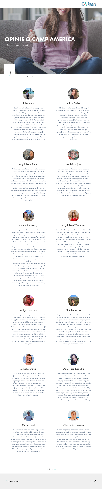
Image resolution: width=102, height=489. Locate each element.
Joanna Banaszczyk (28, 225)
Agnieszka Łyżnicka (73, 368)
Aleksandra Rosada (73, 425)
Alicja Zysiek (73, 103)
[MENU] (7, 4)
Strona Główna (26, 77)
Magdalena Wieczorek (73, 225)
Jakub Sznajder (74, 164)
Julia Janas (28, 103)
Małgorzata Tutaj (29, 310)
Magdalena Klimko (28, 164)
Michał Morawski (29, 368)
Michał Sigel (28, 425)
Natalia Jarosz (73, 310)
